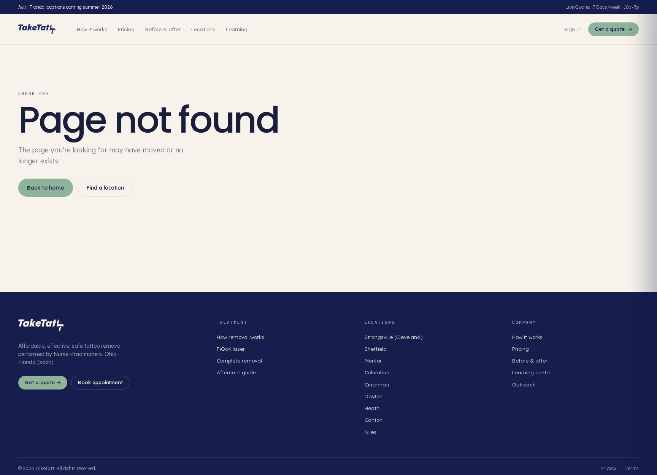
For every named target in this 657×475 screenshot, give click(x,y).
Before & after (163, 29)
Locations (203, 29)
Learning (237, 29)
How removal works (240, 337)
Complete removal (239, 360)
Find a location (105, 187)
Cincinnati (377, 384)
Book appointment (100, 382)
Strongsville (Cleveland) (393, 337)
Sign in (572, 29)
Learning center (531, 372)
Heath (372, 408)
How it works (92, 29)
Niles (370, 432)
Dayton (373, 396)
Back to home (45, 187)
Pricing (126, 29)
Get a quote (613, 29)
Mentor (373, 360)
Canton (373, 419)
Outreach (524, 384)
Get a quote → (43, 382)
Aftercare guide (236, 372)
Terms (632, 468)
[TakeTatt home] (37, 29)
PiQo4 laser (231, 348)
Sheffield (376, 348)
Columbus (377, 372)
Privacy (608, 468)
